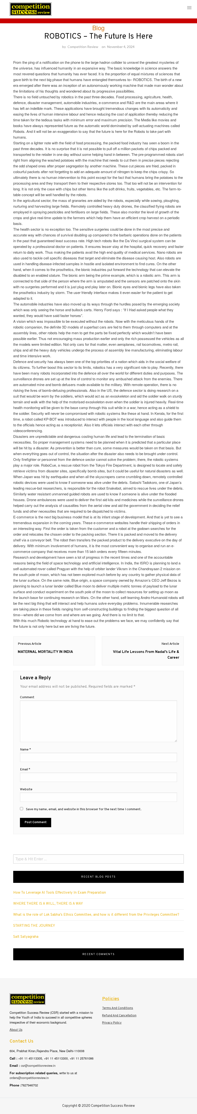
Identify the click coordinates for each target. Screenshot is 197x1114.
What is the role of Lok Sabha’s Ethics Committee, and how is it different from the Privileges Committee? (96, 915)
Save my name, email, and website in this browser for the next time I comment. (84, 809)
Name (25, 750)
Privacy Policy (112, 1023)
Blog (98, 27)
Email (25, 770)
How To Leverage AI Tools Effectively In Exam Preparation (59, 893)
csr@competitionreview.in (38, 1065)
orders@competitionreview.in (29, 1077)
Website (26, 789)
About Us (16, 1029)
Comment (27, 697)
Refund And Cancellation (119, 1016)
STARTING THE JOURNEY (34, 926)
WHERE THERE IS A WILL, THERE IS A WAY (48, 904)
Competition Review (83, 47)
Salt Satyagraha (25, 937)
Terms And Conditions (117, 1008)
